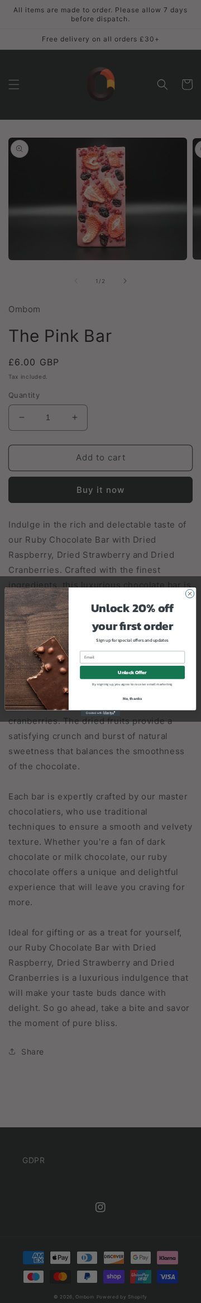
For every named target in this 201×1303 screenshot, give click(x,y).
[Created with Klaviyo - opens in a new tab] (100, 713)
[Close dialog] (189, 593)
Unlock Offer (132, 672)
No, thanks (132, 698)
